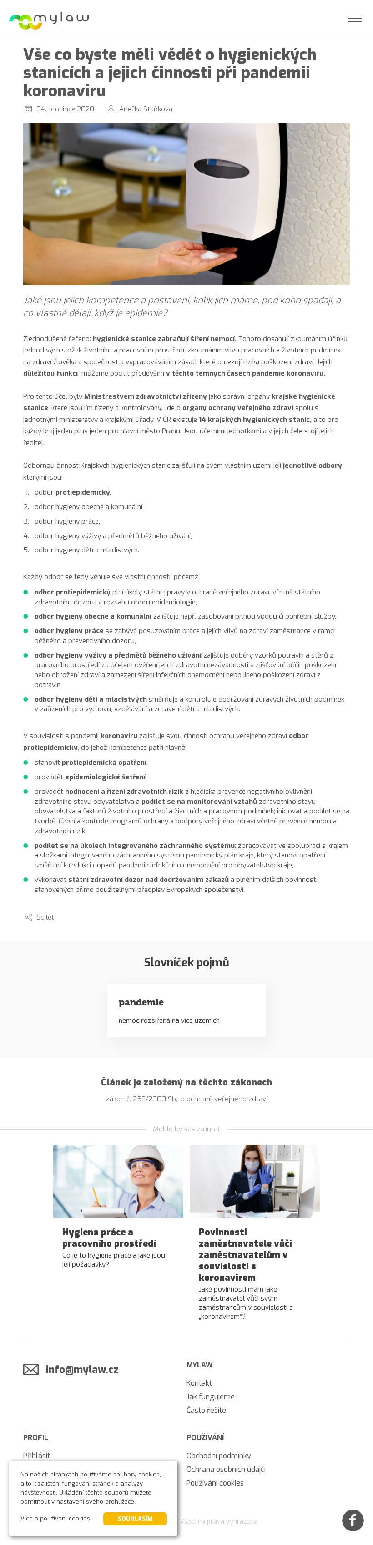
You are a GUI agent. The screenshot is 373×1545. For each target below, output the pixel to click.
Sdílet (45, 917)
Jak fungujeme (210, 1396)
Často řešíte (206, 1410)
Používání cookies (215, 1483)
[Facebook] (353, 1520)
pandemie (141, 1002)
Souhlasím (135, 1519)
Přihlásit (36, 1456)
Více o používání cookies (55, 1518)
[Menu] (355, 18)
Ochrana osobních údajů (225, 1469)
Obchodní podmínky (218, 1456)
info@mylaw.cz (82, 1369)
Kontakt (199, 1383)
